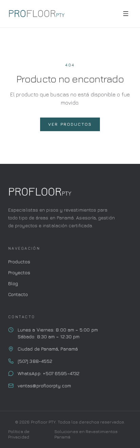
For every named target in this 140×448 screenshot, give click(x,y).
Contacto (18, 294)
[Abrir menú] (126, 13)
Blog (13, 283)
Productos (19, 261)
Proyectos (19, 272)
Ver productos (70, 124)
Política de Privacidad (19, 434)
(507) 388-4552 (35, 361)
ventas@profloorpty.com (44, 385)
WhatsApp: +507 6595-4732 (49, 373)
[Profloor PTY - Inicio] (36, 13)
